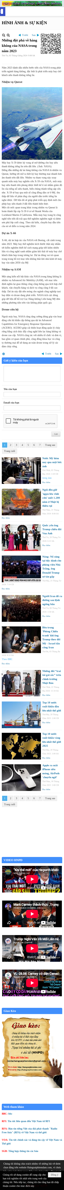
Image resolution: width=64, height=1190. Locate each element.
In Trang (3, 354)
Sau (34, 35)
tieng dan (47, 478)
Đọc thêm (46, 482)
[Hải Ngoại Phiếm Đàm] (32, 3)
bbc (10, 1113)
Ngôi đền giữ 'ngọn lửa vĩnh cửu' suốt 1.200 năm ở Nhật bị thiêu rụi (51, 497)
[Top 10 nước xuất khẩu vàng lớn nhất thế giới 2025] (21, 746)
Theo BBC (7, 659)
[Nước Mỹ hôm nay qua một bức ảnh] (21, 470)
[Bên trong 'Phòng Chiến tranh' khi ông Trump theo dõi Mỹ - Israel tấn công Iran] (21, 639)
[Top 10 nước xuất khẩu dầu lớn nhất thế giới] (21, 714)
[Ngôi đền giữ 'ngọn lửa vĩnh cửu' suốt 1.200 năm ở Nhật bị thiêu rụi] (21, 502)
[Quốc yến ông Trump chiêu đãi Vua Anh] (21, 537)
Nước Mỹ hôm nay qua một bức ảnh (52, 462)
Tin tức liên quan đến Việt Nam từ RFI (29, 1121)
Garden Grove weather (32, 855)
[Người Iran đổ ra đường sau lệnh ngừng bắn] (21, 608)
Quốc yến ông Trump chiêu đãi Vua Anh (51, 529)
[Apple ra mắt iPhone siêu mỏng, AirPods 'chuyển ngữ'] (21, 777)
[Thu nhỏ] (4, 35)
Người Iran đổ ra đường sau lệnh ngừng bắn (52, 600)
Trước (25, 35)
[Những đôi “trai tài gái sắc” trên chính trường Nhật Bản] (21, 683)
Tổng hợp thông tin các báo (23, 1151)
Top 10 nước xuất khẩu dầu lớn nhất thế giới (51, 706)
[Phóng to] (8, 35)
